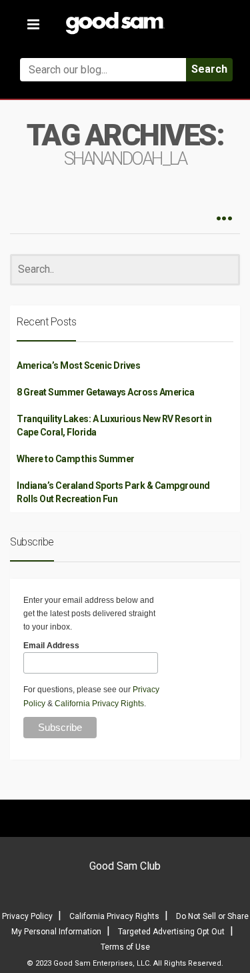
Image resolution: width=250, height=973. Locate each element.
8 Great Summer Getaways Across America (105, 392)
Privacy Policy (27, 916)
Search (209, 69)
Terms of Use (125, 947)
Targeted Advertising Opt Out (171, 931)
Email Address (51, 645)
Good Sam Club (125, 866)
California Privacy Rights (99, 703)
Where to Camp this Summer (76, 458)
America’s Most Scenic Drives (78, 365)
